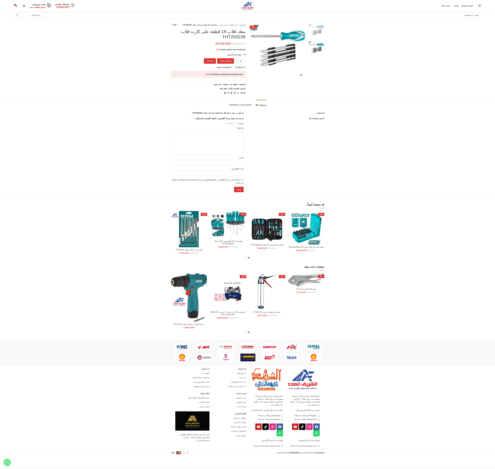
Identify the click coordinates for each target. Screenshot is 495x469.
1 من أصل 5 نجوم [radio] (234, 123)
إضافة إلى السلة (225, 61)
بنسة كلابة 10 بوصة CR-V (306, 289)
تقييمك (240, 123)
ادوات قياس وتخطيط (201, 386)
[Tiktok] (302, 426)
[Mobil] (292, 357)
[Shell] (314, 357)
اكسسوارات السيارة (238, 431)
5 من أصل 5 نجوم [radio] (226, 123)
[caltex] (204, 357)
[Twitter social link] (235, 93)
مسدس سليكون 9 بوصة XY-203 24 (267, 312)
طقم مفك (223, 88)
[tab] (261, 104)
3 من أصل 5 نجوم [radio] (230, 123)
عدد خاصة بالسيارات (238, 382)
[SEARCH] (17, 15)
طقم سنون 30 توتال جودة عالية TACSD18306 (306, 247)
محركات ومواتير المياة (201, 377)
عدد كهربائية (241, 373)
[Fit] (182, 347)
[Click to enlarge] (301, 75)
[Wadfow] (314, 347)
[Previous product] (177, 25)
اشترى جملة (204, 407)
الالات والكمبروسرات (201, 382)
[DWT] (248, 347)
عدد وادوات (233, 25)
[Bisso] (226, 347)
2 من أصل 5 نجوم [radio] (232, 123)
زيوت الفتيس (241, 402)
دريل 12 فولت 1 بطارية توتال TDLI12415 (189, 324)
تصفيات (225, 84)
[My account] (24, 5)
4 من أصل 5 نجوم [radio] (228, 123)
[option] (316, 31)
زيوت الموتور (241, 398)
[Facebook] (316, 426)
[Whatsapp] (316, 433)
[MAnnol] (248, 357)
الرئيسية (242, 25)
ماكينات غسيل (241, 436)
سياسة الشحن (204, 402)
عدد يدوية (223, 25)
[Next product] (172, 25)
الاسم (241, 158)
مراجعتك (240, 128)
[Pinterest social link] (231, 93)
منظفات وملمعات (239, 418)
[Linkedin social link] (228, 93)
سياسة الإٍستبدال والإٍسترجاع (198, 398)
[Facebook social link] (238, 93)
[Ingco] (292, 347)
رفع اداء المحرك (240, 422)
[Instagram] (309, 426)
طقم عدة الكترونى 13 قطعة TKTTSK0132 (267, 245)
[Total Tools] (204, 347)
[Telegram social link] (225, 93)
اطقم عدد (233, 84)
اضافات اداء (241, 407)
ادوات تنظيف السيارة (238, 427)
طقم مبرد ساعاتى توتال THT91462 (189, 250)
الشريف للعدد (234, 88)
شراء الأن (210, 61)
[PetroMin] (270, 357)
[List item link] (303, 415)
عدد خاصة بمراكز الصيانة (237, 386)
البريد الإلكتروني (237, 168)
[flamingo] (270, 347)
